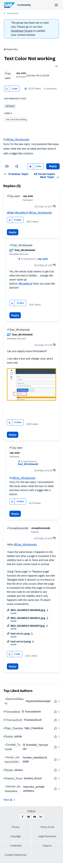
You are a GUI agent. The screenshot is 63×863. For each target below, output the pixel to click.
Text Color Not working (16, 119)
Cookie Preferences (16, 855)
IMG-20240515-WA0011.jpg (27, 618)
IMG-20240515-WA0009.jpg (27, 610)
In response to (34, 259)
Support (47, 845)
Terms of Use (47, 827)
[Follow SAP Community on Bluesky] (28, 816)
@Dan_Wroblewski (17, 139)
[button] (6, 89)
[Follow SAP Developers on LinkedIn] (40, 816)
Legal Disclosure (47, 836)
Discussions (12, 13)
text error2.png (20, 641)
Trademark (16, 845)
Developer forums (22, 30)
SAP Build (10, 106)
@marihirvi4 (21, 212)
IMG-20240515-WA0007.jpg (27, 625)
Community (24, 5)
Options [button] (56, 66)
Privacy (15, 827)
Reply (12, 232)
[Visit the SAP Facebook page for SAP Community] (22, 816)
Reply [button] (53, 166)
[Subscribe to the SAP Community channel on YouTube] (34, 816)
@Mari (10, 212)
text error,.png (20, 633)
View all (7, 799)
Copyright (15, 836)
